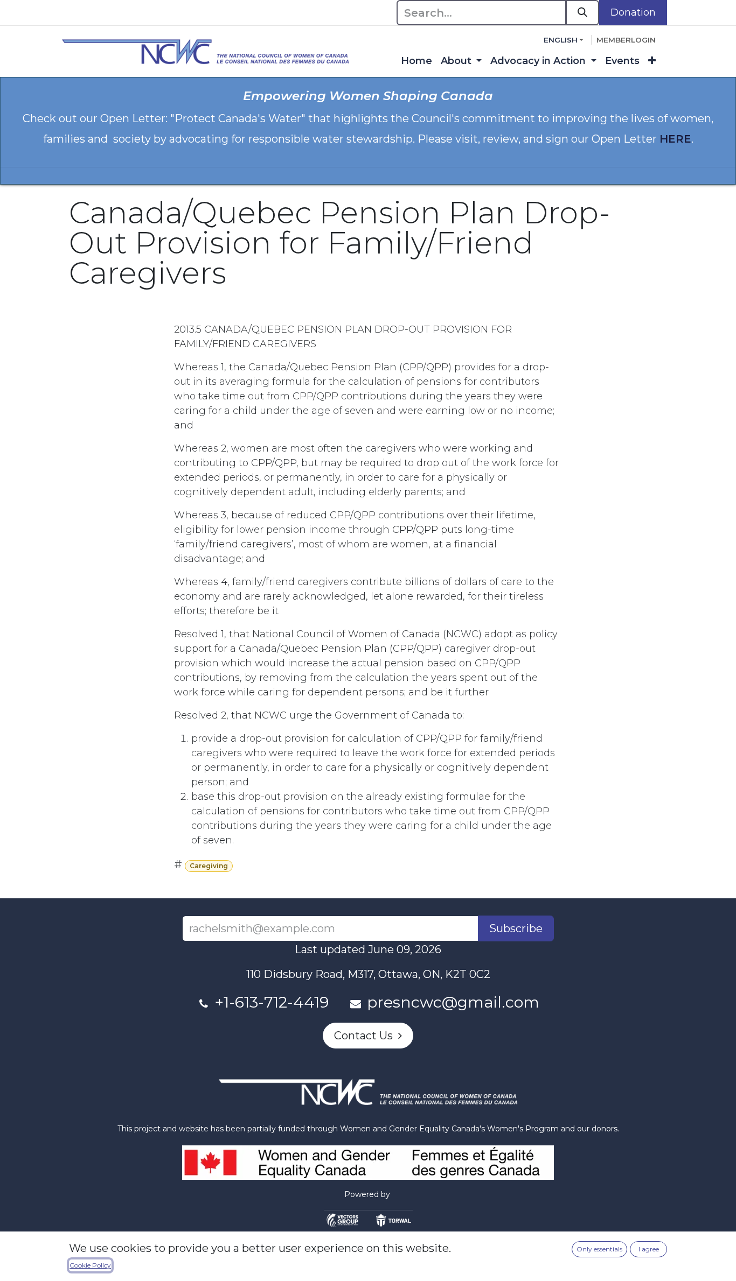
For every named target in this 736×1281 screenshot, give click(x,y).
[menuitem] (416, 61)
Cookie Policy (90, 1265)
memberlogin (626, 40)
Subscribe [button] (516, 928)
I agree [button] (648, 1249)
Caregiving (209, 866)
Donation (633, 12)
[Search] (582, 12)
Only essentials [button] (599, 1249)
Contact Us (366, 1035)
